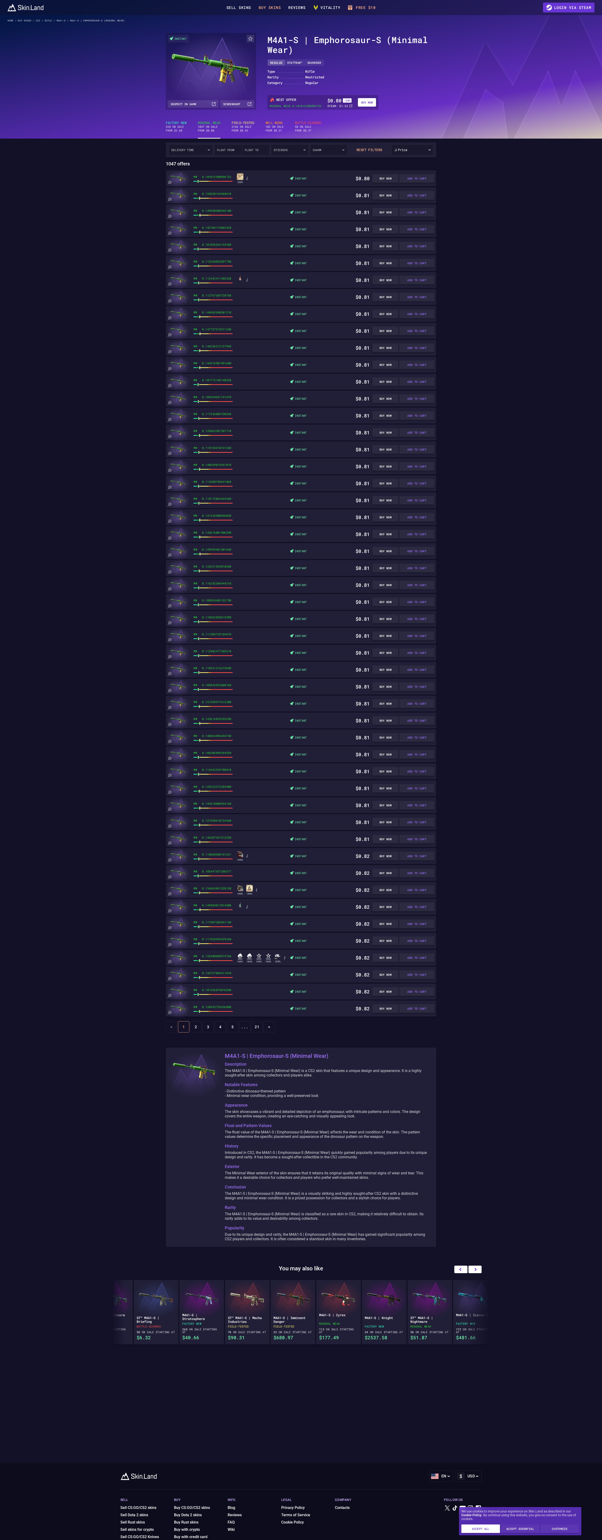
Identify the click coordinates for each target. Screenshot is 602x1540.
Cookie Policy (471, 1515)
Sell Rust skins (132, 1522)
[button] (475, 1269)
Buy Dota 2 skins (188, 1515)
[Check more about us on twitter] (447, 1508)
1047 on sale (209, 126)
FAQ (231, 1522)
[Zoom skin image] (169, 182)
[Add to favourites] (250, 38)
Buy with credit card (190, 1537)
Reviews (296, 7)
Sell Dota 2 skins (134, 1515)
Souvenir (314, 62)
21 (257, 1026)
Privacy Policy (293, 1507)
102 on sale (274, 126)
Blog (231, 1507)
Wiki (231, 1529)
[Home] (26, 7)
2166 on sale (243, 126)
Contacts (342, 1507)
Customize (559, 1529)
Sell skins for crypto (137, 1529)
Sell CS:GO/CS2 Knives (139, 1537)
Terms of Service (295, 1515)
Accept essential (520, 1529)
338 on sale (176, 126)
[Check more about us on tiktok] (455, 1508)
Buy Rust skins (186, 1522)
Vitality (330, 7)
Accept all (480, 1529)
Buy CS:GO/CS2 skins (192, 1507)
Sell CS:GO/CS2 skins (138, 1507)
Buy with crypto (187, 1529)
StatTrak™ (295, 62)
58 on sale (308, 126)
